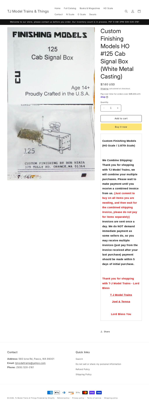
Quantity (104, 102)
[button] (126, 11)
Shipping (105, 88)
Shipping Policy (84, 374)
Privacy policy (78, 398)
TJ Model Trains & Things (26, 398)
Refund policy (63, 398)
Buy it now (121, 126)
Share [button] (107, 331)
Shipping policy (111, 398)
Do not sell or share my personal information (98, 364)
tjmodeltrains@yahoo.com (30, 363)
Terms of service (94, 398)
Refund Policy (83, 369)
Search (79, 359)
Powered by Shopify (46, 398)
